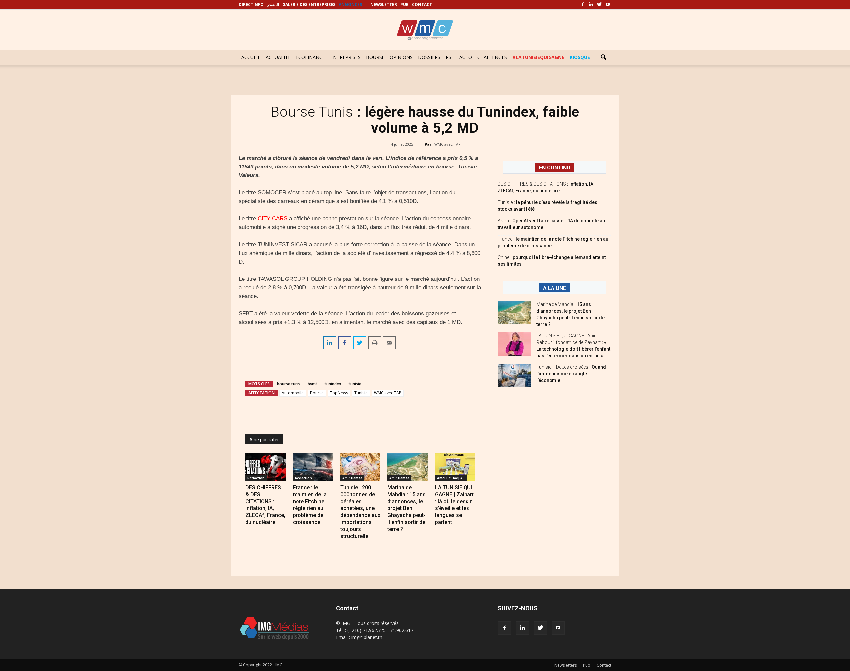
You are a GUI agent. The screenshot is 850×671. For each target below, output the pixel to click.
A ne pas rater (264, 439)
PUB (404, 4)
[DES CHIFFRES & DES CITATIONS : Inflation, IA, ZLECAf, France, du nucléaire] (265, 467)
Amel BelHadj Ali (451, 478)
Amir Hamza (352, 478)
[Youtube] (607, 4)
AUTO (465, 57)
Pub (586, 665)
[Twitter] (599, 4)
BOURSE (375, 57)
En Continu (554, 168)
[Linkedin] (591, 4)
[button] (603, 57)
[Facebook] (582, 4)
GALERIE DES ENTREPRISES (308, 4)
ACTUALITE (278, 57)
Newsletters (565, 665)
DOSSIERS (429, 57)
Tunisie (361, 393)
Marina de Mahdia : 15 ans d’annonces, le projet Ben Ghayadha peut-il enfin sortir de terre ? (406, 508)
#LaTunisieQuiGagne (538, 57)
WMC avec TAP (447, 144)
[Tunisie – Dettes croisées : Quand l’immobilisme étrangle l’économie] (514, 375)
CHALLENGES (492, 57)
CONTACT (422, 4)
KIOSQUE (580, 57)
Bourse (317, 393)
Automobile (293, 393)
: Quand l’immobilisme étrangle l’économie (571, 373)
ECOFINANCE (310, 57)
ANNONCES (350, 4)
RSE (450, 57)
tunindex (333, 384)
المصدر (273, 4)
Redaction (256, 478)
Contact (604, 665)
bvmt (312, 384)
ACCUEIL (250, 57)
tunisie (355, 384)
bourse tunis (288, 384)
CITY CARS (272, 218)
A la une (554, 288)
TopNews (339, 393)
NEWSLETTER (383, 4)
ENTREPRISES (345, 57)
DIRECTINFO (251, 4)
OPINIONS (401, 57)
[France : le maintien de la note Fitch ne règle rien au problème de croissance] (313, 467)
